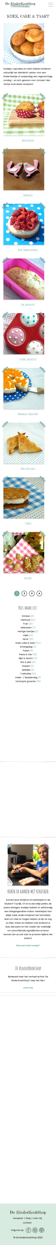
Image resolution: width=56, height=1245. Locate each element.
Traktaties (28, 673)
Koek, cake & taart (28, 643)
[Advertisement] (28, 723)
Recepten (18, 1218)
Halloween (28, 627)
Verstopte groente (28, 681)
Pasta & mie (28, 654)
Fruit (28, 623)
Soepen (28, 666)
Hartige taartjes (28, 631)
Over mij (28, 987)
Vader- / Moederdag (28, 677)
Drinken (28, 616)
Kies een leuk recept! (28, 945)
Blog (28, 1218)
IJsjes (28, 635)
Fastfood (28, 619)
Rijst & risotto (28, 658)
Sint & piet (28, 662)
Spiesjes (28, 669)
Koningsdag (28, 646)
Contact (27, 1222)
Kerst (28, 639)
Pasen (28, 650)
